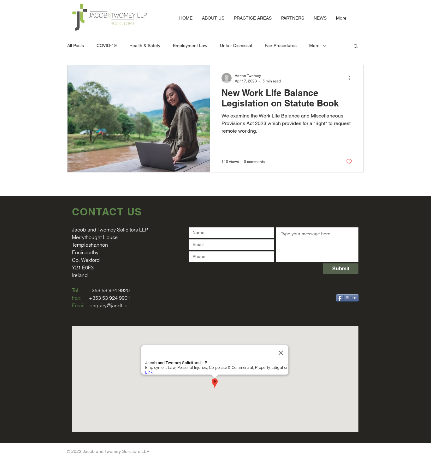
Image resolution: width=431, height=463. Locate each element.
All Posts (75, 45)
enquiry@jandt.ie (108, 305)
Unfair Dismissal (236, 45)
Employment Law (190, 45)
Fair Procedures (281, 45)
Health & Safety (144, 45)
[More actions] (351, 78)
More (314, 45)
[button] (356, 46)
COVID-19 (107, 45)
